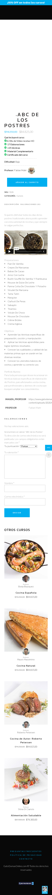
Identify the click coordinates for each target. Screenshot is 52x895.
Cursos (20, 195)
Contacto (26, 859)
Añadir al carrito (27, 182)
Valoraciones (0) (30, 204)
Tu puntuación (12, 446)
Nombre (9, 483)
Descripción (11, 204)
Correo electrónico (14, 496)
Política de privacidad (26, 855)
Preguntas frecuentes (26, 851)
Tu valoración (11, 452)
